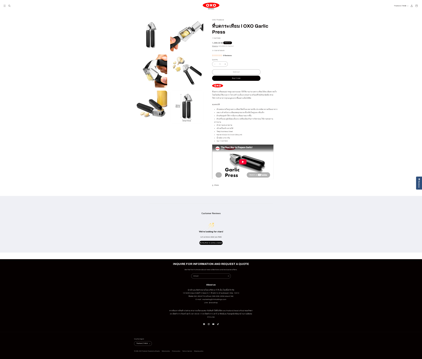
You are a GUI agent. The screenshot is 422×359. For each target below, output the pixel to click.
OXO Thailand (143, 351)
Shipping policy (198, 351)
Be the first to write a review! (211, 243)
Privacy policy (176, 351)
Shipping (215, 46)
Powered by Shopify (154, 351)
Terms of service (187, 351)
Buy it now (236, 78)
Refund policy (166, 351)
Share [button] (216, 185)
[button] (4, 5)
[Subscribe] (228, 276)
